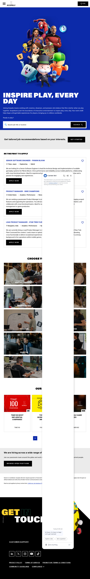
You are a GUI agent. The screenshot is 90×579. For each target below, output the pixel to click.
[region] (58, 360)
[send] (70, 545)
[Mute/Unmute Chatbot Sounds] (67, 175)
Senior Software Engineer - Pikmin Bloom (25, 160)
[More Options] (46, 545)
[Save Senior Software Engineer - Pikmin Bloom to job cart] (82, 160)
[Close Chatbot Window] (71, 175)
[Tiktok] (37, 553)
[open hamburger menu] (4, 4)
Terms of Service (32, 562)
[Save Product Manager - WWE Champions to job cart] (82, 191)
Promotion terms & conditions (57, 562)
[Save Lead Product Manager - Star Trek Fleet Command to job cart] (82, 222)
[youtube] (31, 553)
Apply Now (14, 181)
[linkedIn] (11, 553)
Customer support (19, 542)
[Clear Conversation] (64, 175)
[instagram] (24, 553)
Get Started (76, 139)
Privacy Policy (15, 562)
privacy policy (53, 183)
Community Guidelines (19, 566)
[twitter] (18, 553)
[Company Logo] (11, 3)
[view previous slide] (35, 438)
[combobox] (37, 124)
